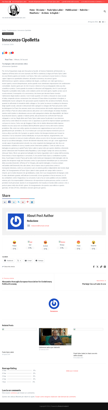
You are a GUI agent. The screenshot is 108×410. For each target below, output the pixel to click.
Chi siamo (40, 10)
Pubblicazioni (71, 10)
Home (32, 10)
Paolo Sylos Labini (55, 10)
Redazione (32, 220)
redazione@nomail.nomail (40, 226)
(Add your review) (72, 371)
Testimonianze (12, 30)
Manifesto (34, 13)
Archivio (45, 13)
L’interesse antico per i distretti (49, 347)
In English (54, 13)
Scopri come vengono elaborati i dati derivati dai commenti (55, 397)
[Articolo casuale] (100, 22)
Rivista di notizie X (63, 406)
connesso (13, 393)
